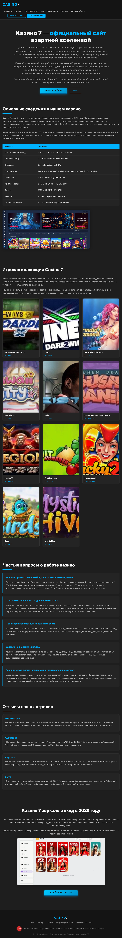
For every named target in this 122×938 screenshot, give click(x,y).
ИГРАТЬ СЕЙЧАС (54, 90)
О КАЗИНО (8, 11)
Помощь (40, 923)
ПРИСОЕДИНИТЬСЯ (36, 16)
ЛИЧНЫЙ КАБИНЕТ (17, 16)
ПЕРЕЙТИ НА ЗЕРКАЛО (61, 893)
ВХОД (75, 90)
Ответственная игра (84, 923)
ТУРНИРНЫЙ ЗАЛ (78, 11)
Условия (50, 923)
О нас (32, 923)
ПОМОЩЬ (64, 11)
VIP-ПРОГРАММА (31, 11)
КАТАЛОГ (18, 11)
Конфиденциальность (64, 923)
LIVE (42, 11)
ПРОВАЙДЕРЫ (52, 11)
